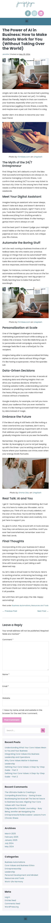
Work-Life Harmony (14, 881)
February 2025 (11, 837)
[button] (27, 21)
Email (5, 686)
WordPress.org (12, 906)
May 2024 (9, 846)
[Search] (43, 730)
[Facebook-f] (28, 13)
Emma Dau (24, 492)
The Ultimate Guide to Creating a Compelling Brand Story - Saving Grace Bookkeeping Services (23, 795)
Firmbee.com (24, 156)
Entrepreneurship (13, 868)
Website (6, 698)
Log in (7, 897)
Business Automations (21, 605)
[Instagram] (34, 13)
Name (5, 674)
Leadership (10, 871)
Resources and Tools (39, 605)
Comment (7, 639)
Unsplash (38, 156)
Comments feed (12, 903)
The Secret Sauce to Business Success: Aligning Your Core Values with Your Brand (25, 801)
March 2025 (10, 833)
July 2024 (9, 843)
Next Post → (43, 611)
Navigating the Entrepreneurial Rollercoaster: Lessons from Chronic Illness (25, 814)
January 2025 (11, 840)
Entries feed (10, 900)
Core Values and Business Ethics (19, 865)
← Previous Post (9, 611)
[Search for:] (25, 730)
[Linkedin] (41, 13)
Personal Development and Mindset (21, 875)
